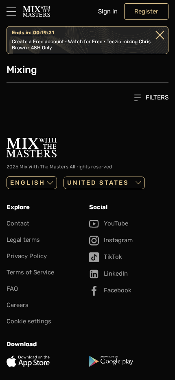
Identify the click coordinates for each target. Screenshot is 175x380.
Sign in (108, 11)
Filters (156, 97)
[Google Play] (128, 361)
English (27, 182)
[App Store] (46, 361)
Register (146, 11)
